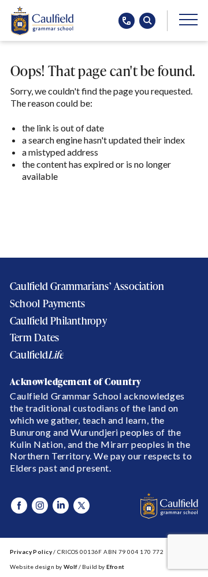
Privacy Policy (31, 551)
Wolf (70, 566)
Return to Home (50, 205)
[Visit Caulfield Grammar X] (81, 505)
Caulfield (37, 354)
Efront (115, 566)
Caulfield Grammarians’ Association (87, 286)
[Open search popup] (147, 21)
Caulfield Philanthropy (58, 320)
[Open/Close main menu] (188, 19)
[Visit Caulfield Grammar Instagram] (40, 505)
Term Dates (34, 337)
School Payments (47, 303)
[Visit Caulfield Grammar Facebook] (19, 505)
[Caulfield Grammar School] (41, 20)
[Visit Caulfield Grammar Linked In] (61, 505)
